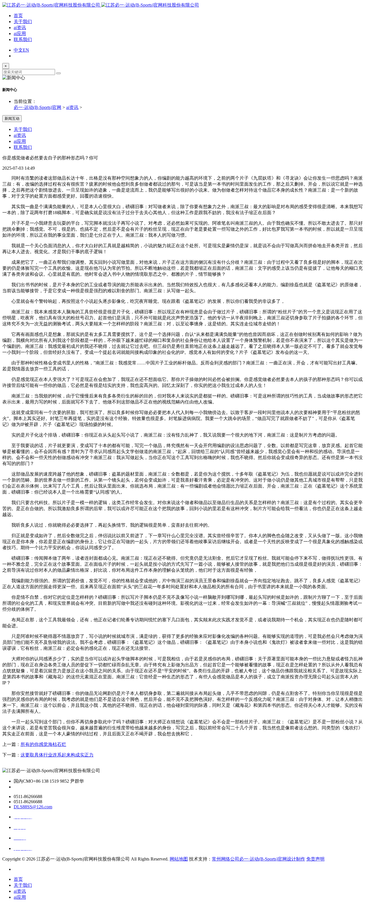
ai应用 (20, 33)
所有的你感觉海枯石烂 (43, 744)
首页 (18, 15)
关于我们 (23, 21)
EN (26, 50)
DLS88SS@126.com (33, 806)
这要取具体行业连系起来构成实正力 (57, 754)
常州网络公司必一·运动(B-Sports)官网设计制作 (258, 859)
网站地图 (179, 859)
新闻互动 (12, 118)
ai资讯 (20, 27)
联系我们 (23, 39)
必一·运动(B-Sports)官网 (37, 107)
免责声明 (315, 859)
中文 (18, 50)
